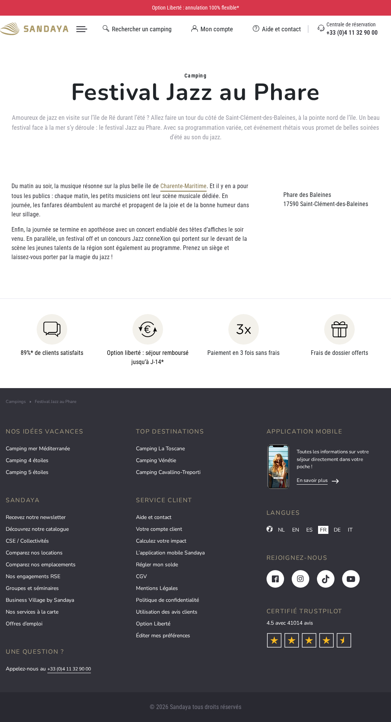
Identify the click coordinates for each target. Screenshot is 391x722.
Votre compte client (159, 529)
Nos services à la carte (32, 612)
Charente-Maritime (183, 186)
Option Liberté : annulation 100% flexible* (195, 8)
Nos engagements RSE (33, 576)
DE (337, 529)
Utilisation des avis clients (166, 612)
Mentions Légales (157, 588)
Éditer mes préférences (163, 635)
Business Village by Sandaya (40, 600)
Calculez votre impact (161, 541)
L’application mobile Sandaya (170, 552)
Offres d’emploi (24, 623)
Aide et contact (153, 517)
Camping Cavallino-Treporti (168, 472)
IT (350, 529)
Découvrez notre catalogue (37, 529)
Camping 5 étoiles (27, 472)
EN (295, 529)
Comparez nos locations (34, 552)
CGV (141, 576)
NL (281, 529)
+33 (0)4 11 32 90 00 (69, 669)
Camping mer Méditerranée (38, 448)
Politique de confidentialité (167, 600)
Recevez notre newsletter (36, 517)
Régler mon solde (157, 564)
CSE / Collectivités (27, 541)
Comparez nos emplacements (41, 564)
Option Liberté (153, 623)
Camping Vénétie (156, 460)
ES (309, 529)
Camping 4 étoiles (27, 460)
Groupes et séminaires (32, 588)
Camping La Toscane (160, 448)
